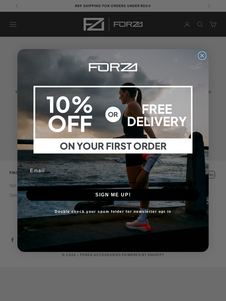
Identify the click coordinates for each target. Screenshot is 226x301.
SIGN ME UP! (113, 194)
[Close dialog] (202, 55)
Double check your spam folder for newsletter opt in (113, 212)
